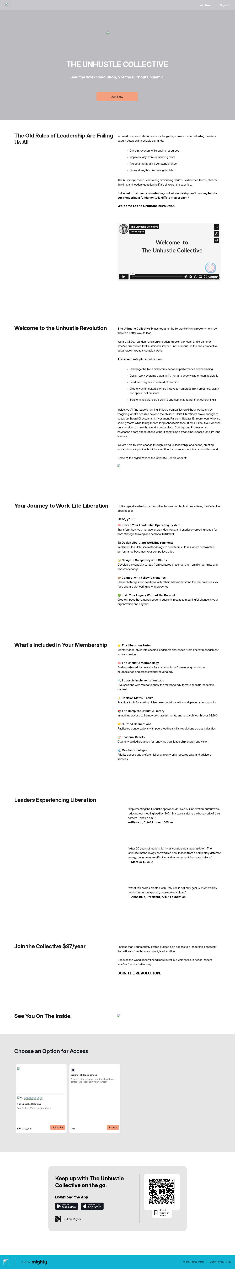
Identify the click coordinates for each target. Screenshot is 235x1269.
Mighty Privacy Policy (220, 1262)
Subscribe (57, 1127)
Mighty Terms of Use (193, 1262)
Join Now (205, 5)
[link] (41, 1098)
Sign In (224, 5)
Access (113, 1127)
